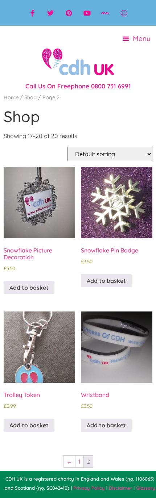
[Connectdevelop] (124, 13)
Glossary (145, 488)
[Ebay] (105, 13)
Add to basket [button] (29, 287)
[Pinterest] (69, 13)
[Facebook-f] (32, 13)
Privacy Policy (89, 488)
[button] (137, 38)
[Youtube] (87, 13)
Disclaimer (120, 488)
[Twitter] (50, 13)
